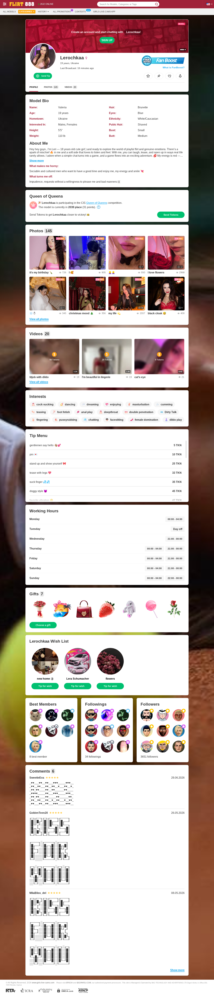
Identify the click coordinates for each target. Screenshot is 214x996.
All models (9, 11)
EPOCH (69, 983)
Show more (36, 160)
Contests (80, 11)
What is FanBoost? (174, 67)
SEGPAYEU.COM (84, 983)
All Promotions (62, 11)
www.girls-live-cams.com (43, 983)
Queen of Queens (96, 202)
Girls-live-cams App (104, 11)
